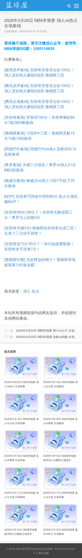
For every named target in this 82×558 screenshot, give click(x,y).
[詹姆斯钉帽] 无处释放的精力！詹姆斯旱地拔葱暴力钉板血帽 (39, 262)
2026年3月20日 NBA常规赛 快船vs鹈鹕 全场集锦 (48, 337)
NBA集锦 (12, 31)
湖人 (27, 291)
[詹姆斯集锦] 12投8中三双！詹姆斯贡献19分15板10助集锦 (39, 135)
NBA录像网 (21, 6)
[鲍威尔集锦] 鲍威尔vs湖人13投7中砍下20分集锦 (39, 182)
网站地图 (44, 553)
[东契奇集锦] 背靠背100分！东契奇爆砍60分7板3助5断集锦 (39, 119)
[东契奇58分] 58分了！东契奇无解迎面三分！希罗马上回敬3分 (38, 214)
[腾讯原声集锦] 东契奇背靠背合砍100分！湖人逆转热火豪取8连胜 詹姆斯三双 (39, 88)
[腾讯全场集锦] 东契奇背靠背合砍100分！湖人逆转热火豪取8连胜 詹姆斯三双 (39, 103)
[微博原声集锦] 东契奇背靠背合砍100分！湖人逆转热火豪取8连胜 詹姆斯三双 (39, 72)
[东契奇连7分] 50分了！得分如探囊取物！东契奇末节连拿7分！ (39, 246)
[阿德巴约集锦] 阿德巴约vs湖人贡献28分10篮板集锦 (40, 151)
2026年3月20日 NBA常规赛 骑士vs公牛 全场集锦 (48, 330)
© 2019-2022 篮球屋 (18, 548)
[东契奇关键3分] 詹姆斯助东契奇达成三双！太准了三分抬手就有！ (41, 230)
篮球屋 (49, 548)
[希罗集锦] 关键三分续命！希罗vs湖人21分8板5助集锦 (40, 167)
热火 (35, 291)
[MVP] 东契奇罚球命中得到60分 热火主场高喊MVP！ (41, 198)
